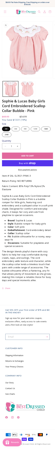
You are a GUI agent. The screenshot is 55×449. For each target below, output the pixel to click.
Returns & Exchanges (14, 361)
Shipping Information (14, 355)
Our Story (9, 382)
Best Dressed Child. (26, 444)
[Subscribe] (47, 337)
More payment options (27, 169)
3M (6, 129)
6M (17, 129)
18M (46, 129)
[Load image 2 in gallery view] (27, 89)
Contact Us (10, 388)
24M (7, 134)
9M (26, 129)
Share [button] (7, 288)
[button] (5, 11)
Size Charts (10, 394)
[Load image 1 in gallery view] (10, 89)
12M (37, 129)
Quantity (6, 140)
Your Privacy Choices (14, 366)
